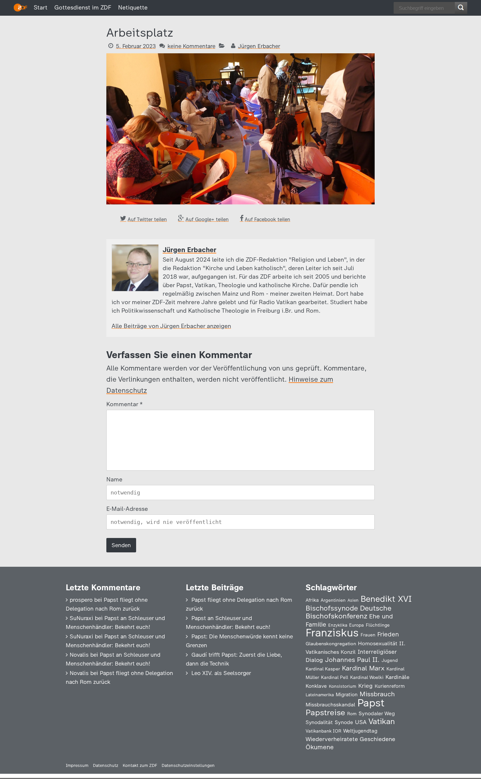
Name (114, 479)
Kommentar (124, 404)
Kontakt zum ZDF (140, 765)
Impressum (77, 765)
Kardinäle (397, 677)
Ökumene (320, 747)
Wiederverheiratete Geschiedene (350, 739)
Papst (370, 703)
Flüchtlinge (378, 625)
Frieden (388, 634)
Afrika (312, 600)
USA (360, 721)
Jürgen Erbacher (259, 46)
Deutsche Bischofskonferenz (348, 612)
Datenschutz (105, 765)
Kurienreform (390, 686)
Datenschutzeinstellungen (188, 765)
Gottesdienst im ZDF (82, 7)
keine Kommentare (191, 46)
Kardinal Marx (363, 668)
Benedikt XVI (386, 599)
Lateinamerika (320, 694)
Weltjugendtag (360, 731)
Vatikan (381, 721)
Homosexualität (377, 643)
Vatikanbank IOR (323, 731)
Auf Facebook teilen (267, 219)
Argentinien (333, 600)
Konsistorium (342, 686)
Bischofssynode (332, 608)
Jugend (390, 660)
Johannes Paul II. (352, 660)
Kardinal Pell (334, 677)
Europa (356, 625)
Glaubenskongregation (331, 644)
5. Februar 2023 (136, 46)
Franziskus (332, 632)
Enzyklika (337, 625)
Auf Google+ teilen (207, 219)
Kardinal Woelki (366, 677)
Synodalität (319, 722)
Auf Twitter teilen (147, 219)
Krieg (365, 686)
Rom (352, 713)
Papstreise (325, 712)
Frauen (368, 635)
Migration (347, 695)
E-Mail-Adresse (127, 508)
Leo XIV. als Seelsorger (221, 673)
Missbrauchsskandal (330, 704)
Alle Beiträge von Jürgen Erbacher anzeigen (171, 326)
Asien (353, 600)
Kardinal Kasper (323, 668)
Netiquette (133, 7)
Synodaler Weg (377, 713)
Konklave (316, 686)
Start (40, 7)
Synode (344, 722)
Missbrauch (377, 694)
